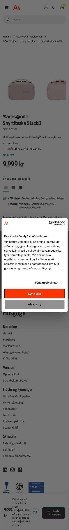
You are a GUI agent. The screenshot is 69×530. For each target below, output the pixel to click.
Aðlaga (32, 304)
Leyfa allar (34, 293)
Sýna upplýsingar (46, 282)
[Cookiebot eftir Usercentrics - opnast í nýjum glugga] (49, 223)
